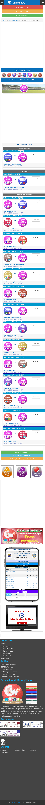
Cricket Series (5, 646)
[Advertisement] (22, 45)
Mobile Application (22, 15)
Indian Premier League (8, 664)
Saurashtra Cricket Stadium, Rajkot (14, 264)
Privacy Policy (20, 750)
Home (3, 644)
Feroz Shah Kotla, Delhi (11, 423)
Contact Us (4, 753)
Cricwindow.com (16, 802)
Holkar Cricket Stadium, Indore (13, 229)
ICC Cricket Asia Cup (8, 674)
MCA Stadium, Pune (10, 211)
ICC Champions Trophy (9, 672)
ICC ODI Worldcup (7, 669)
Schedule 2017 (14, 20)
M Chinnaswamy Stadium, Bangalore (15, 282)
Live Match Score (22, 11)
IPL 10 (5, 20)
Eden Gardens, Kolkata (11, 388)
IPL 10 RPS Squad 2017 (22, 452)
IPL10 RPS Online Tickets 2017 (22, 455)
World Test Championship (10, 677)
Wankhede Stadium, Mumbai (12, 164)
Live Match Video (22, 7)
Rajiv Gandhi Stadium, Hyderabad (14, 187)
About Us (4, 750)
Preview (36, 155)
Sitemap (33, 750)
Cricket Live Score (7, 648)
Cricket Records (6, 656)
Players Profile (5, 658)
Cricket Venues (6, 653)
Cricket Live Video (7, 651)
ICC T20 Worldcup (7, 667)
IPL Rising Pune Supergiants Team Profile (22, 459)
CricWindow (19, 2)
